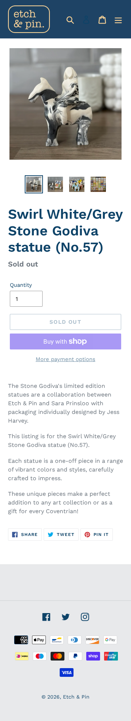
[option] (33, 184)
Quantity (21, 285)
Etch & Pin (76, 697)
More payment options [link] (65, 359)
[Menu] (118, 19)
